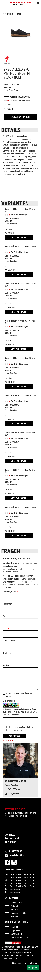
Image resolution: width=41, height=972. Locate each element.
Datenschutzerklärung (18, 727)
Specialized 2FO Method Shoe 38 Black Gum (20, 247)
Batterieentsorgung (19, 937)
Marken (14, 916)
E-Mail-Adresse (9, 640)
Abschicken (14, 736)
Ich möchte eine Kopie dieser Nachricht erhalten (22, 694)
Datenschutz (16, 934)
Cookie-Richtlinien (10, 958)
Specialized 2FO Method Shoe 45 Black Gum (20, 210)
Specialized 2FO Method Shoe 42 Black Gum (20, 359)
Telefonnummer (9, 653)
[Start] (3, 13)
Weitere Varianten (20, 97)
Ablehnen (34, 963)
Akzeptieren (33, 967)
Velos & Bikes (17, 902)
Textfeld (6, 665)
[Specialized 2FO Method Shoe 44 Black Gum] (20, 33)
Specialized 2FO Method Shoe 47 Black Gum (20, 471)
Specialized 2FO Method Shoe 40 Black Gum (20, 284)
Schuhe (18, 14)
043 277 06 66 (14, 789)
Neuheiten (15, 909)
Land (5, 628)
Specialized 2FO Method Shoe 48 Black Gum (20, 508)
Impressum (16, 930)
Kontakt (14, 927)
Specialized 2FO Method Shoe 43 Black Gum (20, 396)
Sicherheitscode (9, 701)
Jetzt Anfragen (20, 117)
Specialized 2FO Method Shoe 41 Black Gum (20, 322)
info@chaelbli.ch (15, 793)
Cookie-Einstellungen (18, 963)
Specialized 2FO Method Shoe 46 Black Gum (20, 434)
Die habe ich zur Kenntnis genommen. (21, 728)
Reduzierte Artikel (19, 913)
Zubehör (10, 14)
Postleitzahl (7, 604)
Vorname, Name (9, 591)
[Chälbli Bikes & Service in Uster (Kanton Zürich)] (20, 3)
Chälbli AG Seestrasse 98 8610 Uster (12, 838)
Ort (4, 616)
